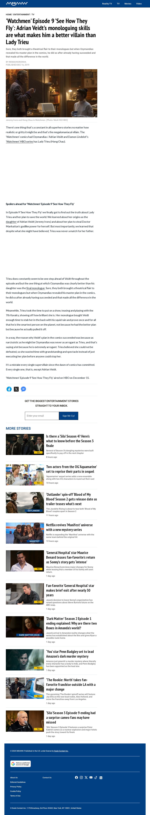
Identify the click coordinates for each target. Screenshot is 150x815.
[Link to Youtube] (91, 777)
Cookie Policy (15, 791)
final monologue (35, 288)
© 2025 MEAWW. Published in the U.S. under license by (32, 751)
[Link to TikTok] (95, 778)
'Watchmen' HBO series (19, 141)
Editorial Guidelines (17, 782)
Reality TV (107, 3)
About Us (14, 778)
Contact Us (47, 778)
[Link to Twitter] (86, 777)
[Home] (17, 3)
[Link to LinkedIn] (101, 778)
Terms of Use (15, 796)
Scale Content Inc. (61, 751)
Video (139, 3)
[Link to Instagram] (81, 777)
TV (118, 3)
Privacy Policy (15, 787)
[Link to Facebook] (76, 777)
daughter (11, 221)
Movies (128, 3)
